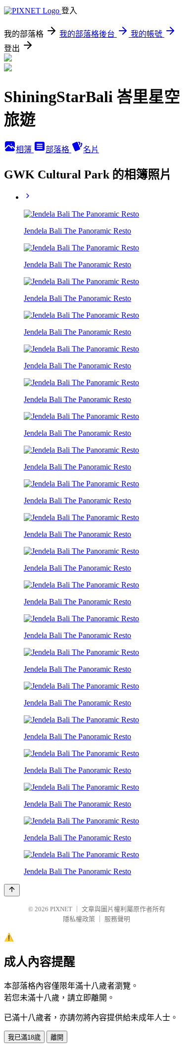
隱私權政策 (79, 919)
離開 (56, 1037)
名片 (91, 149)
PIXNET (61, 909)
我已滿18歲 (24, 1037)
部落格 (58, 149)
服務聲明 (117, 919)
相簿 (25, 149)
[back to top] (12, 890)
